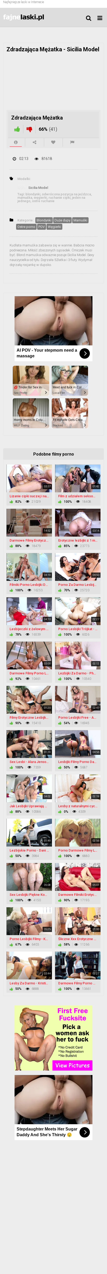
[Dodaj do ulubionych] (53, 142)
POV (41, 227)
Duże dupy (62, 220)
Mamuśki (80, 220)
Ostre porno (26, 227)
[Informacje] (15, 142)
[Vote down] (29, 129)
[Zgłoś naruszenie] (72, 142)
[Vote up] (17, 129)
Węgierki (54, 227)
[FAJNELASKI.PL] (29, 17)
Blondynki (44, 220)
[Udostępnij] (34, 142)
